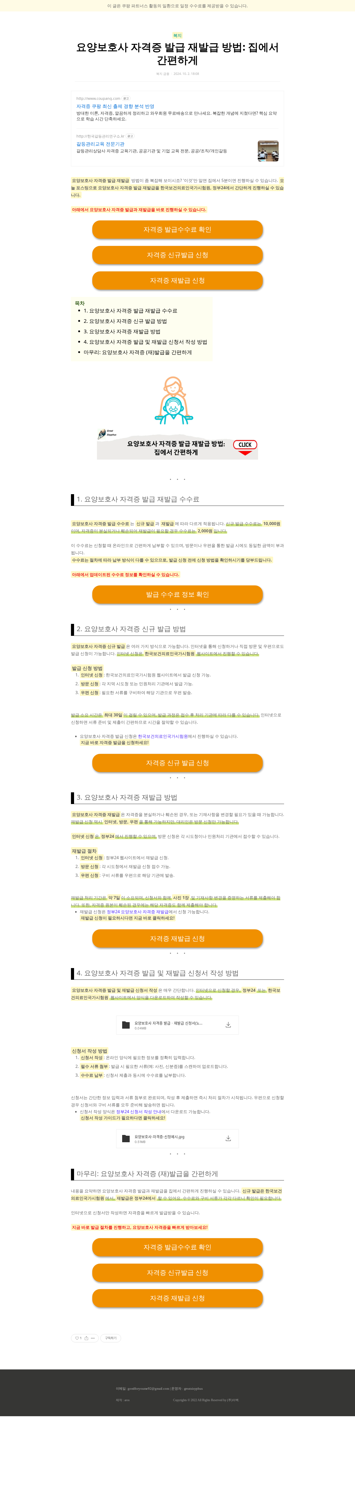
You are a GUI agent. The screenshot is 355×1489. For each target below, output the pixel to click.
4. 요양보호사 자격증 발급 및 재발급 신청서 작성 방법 (145, 341)
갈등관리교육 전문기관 (100, 144)
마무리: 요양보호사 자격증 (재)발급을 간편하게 (138, 352)
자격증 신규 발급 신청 (177, 762)
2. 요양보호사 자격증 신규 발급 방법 (125, 320)
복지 (177, 35)
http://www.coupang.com (98, 98)
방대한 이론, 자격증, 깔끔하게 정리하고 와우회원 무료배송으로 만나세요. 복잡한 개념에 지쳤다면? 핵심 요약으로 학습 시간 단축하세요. (176, 116)
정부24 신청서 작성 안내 (138, 1111)
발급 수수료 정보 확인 (177, 594)
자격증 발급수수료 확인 (177, 229)
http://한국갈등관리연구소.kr (100, 136)
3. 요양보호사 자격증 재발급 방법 (122, 331)
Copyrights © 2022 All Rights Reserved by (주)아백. (206, 1400)
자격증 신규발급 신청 (177, 254)
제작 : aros (123, 1400)
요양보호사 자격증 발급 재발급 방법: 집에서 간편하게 (177, 53)
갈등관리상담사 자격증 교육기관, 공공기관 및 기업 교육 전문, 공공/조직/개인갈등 (151, 151)
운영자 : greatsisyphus (187, 1388)
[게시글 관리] (93, 1338)
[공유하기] (86, 1338)
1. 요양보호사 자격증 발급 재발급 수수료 (131, 310)
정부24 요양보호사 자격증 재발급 (138, 912)
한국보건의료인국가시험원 (163, 736)
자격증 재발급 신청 (177, 280)
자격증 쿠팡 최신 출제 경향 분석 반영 (115, 106)
